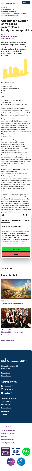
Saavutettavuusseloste (8, 433)
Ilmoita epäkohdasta (7, 439)
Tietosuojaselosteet (8, 430)
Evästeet (4, 436)
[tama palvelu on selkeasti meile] (5, 451)
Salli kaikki (16, 249)
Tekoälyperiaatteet (7, 443)
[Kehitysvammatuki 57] (10, 2)
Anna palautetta (6, 427)
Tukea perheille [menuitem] (6, 401)
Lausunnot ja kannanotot (8, 11)
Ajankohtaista (5, 9)
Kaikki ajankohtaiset (7, 340)
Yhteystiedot (5, 373)
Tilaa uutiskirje (6, 376)
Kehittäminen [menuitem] (5, 411)
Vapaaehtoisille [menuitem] (6, 405)
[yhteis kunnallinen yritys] (16, 451)
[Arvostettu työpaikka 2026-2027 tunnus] (21, 461)
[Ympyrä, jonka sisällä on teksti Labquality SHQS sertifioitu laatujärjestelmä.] (10, 462)
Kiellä (16, 254)
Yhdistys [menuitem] (4, 414)
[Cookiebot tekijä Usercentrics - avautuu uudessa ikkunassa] (23, 215)
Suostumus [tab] (5, 220)
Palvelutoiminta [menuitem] (6, 408)
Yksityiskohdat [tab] (16, 220)
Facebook (8, 386)
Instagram (8, 389)
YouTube (7, 393)
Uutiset (12, 9)
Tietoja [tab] (26, 220)
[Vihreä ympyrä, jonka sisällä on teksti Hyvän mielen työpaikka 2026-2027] (26, 452)
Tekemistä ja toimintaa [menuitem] (8, 398)
